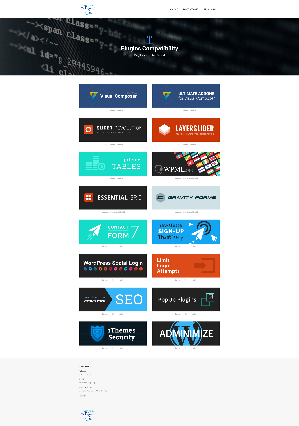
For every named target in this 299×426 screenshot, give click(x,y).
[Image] (113, 96)
